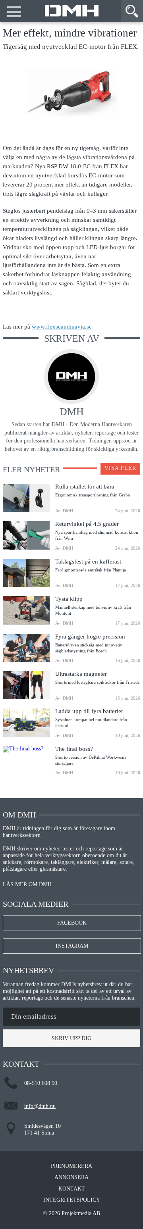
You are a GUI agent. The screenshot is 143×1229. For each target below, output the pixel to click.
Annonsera (71, 1177)
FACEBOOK (72, 923)
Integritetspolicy (71, 1200)
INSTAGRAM (72, 946)
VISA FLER (120, 468)
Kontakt (71, 1189)
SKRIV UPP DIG (71, 1038)
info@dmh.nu (40, 1106)
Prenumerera (71, 1166)
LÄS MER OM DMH (27, 884)
